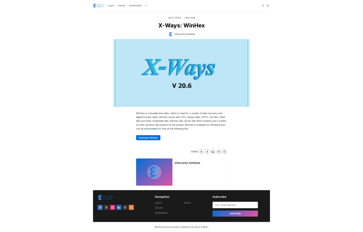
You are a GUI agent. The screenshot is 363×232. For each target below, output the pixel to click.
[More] (146, 5)
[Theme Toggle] (263, 5)
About (187, 202)
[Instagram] (112, 207)
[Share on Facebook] (207, 151)
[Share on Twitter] (201, 151)
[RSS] (131, 207)
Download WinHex (148, 137)
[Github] (125, 207)
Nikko (205, 227)
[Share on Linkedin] (213, 151)
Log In (111, 5)
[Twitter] (106, 207)
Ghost (197, 227)
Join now (235, 213)
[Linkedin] (118, 207)
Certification (135, 5)
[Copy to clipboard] (224, 151)
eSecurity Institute (187, 163)
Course (121, 5)
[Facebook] (100, 207)
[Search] (267, 5)
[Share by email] (218, 151)
